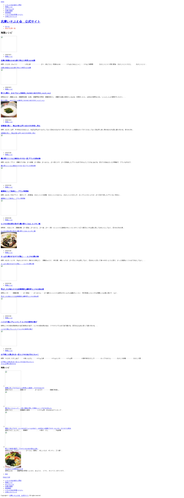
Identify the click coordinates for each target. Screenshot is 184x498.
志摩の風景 (9, 11)
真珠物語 (8, 12)
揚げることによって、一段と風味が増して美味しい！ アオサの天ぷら (28, 408)
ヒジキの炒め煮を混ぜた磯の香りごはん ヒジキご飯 (20, 224)
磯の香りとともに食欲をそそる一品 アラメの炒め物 (20, 158)
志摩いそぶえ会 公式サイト (20, 21)
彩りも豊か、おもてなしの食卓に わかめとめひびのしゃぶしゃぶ (26, 93)
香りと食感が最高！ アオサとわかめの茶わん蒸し (21, 448)
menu (2, 1)
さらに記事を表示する (8, 364)
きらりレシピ (9, 9)
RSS (6, 474)
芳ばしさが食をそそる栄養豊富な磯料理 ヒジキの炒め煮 (22, 289)
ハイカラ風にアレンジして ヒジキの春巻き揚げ (19, 322)
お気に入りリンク (11, 16)
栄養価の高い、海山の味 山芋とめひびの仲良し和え (20, 126)
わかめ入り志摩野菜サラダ (14, 469)
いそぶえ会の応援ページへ (14, 14)
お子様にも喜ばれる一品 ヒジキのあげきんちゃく (20, 354)
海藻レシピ (9, 7)
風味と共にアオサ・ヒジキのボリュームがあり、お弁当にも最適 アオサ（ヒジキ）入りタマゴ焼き (38, 428)
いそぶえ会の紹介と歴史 (13, 5)
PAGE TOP (6, 477)
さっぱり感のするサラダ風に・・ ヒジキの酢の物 (20, 256)
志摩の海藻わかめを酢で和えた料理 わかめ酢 (18, 60)
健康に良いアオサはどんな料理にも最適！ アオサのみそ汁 (24, 388)
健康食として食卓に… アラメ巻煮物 (15, 191)
